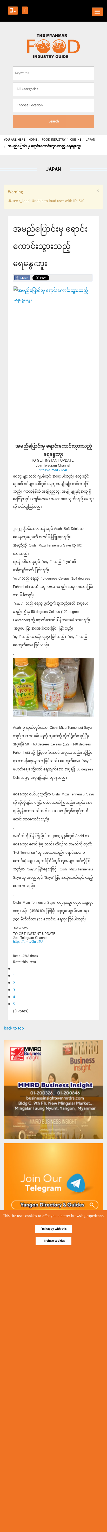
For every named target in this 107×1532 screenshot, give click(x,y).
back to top (14, 1028)
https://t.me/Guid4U (53, 470)
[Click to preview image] (53, 441)
